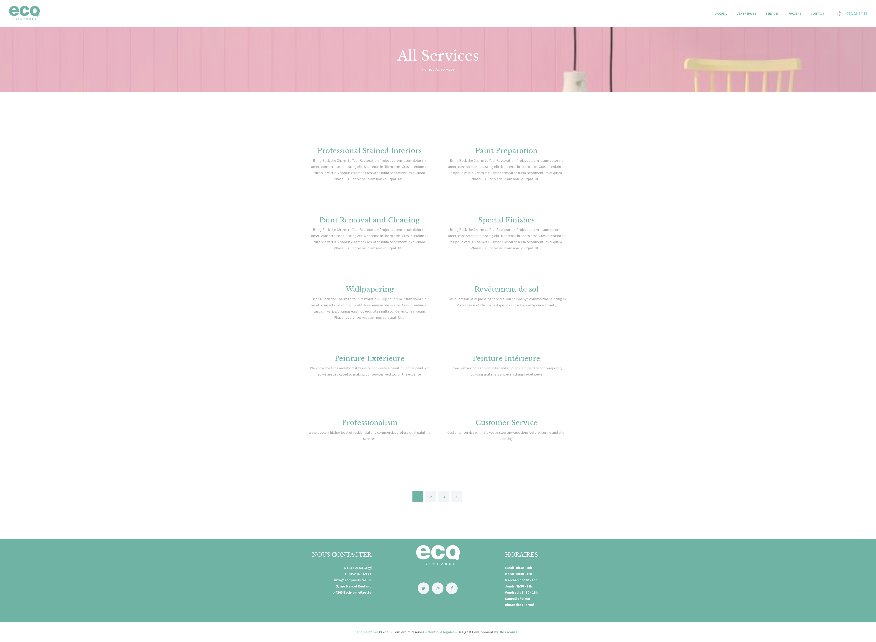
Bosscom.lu (509, 632)
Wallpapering (370, 289)
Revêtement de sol (506, 289)
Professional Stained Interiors (370, 150)
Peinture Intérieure (506, 358)
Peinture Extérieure (369, 358)
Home (427, 69)
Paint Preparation (506, 150)
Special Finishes (506, 220)
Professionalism (369, 422)
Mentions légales (441, 632)
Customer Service (506, 422)
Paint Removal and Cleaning (369, 220)
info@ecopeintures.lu (352, 580)
